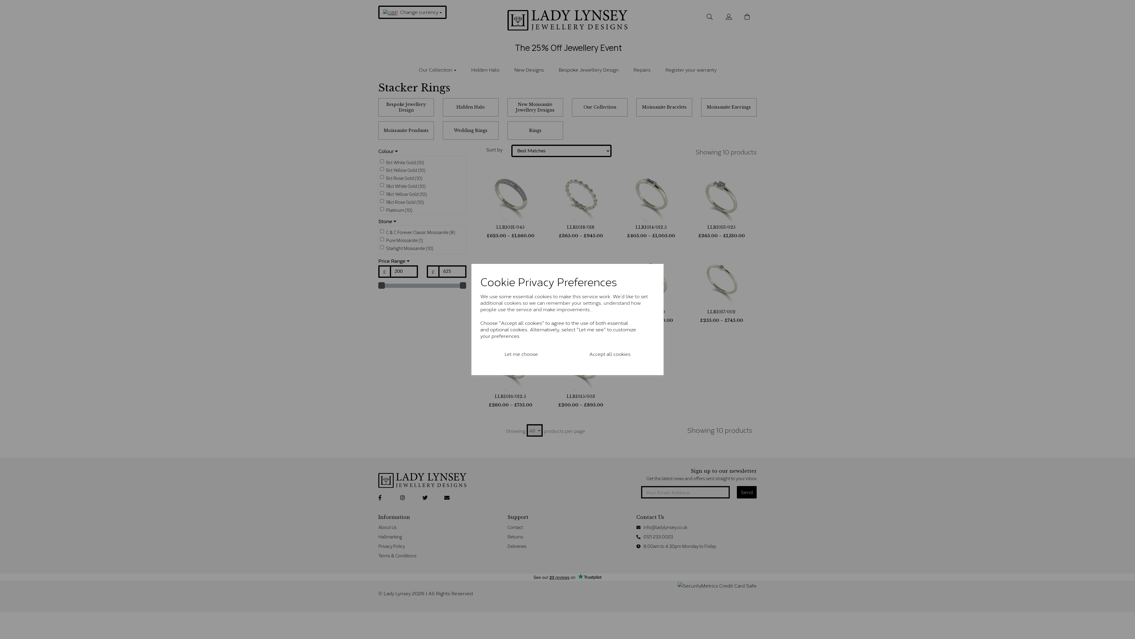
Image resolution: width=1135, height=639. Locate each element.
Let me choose (521, 353)
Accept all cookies (609, 353)
